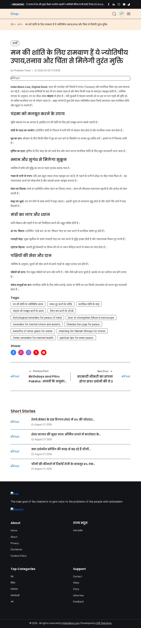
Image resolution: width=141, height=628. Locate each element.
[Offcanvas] (128, 14)
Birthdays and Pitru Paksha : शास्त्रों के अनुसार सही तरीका (47, 381)
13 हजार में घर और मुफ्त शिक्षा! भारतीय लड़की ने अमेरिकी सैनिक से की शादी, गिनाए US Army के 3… (66, 4)
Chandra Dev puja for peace (83, 324)
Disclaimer (16, 549)
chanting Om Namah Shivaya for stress (82, 331)
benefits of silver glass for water (33, 331)
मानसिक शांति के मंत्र (89, 304)
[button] (121, 13)
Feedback (78, 601)
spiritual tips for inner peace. (76, 337)
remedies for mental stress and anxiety (36, 324)
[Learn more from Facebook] (108, 4)
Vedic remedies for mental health (33, 337)
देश (12, 576)
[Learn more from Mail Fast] (119, 4)
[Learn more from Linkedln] (114, 4)
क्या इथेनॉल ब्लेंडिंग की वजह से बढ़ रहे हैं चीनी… (61, 449)
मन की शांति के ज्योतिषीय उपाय (28, 304)
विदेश (13, 582)
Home (14, 530)
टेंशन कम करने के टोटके (62, 311)
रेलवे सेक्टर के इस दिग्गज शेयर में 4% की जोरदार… (62, 420)
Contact (77, 576)
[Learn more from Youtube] (124, 4)
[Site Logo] (15, 14)
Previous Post (40, 371)
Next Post (103, 371)
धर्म (19, 24)
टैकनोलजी (15, 595)
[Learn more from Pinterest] (36, 352)
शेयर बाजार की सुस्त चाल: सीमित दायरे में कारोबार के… (66, 434)
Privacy (15, 543)
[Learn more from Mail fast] (28, 352)
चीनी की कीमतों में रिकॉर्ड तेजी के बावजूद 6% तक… (63, 464)
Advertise (78, 595)
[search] (114, 14)
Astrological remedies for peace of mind (37, 317)
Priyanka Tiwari (22, 70)
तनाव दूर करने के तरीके (60, 304)
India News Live (71, 623)
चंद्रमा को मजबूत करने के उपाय (28, 311)
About (14, 536)
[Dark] (128, 4)
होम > (13, 24)
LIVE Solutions (104, 623)
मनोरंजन (14, 589)
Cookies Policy (18, 555)
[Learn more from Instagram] (21, 352)
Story (76, 589)
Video (76, 582)
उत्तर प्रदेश (78, 530)
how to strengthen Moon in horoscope (91, 317)
